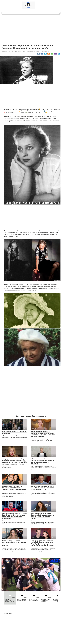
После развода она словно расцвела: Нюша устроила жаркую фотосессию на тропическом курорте (14, 543)
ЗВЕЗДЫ (48, 51)
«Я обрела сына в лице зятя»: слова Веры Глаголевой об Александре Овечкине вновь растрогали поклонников (14, 516)
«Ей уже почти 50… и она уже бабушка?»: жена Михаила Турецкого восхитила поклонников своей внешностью (14, 488)
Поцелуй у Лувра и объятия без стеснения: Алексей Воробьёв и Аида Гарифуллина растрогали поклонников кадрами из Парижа (42, 543)
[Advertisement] (31, 29)
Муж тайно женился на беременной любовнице (14, 432)
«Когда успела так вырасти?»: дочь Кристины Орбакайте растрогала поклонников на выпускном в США (14, 460)
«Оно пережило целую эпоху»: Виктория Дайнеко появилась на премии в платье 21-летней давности (42, 516)
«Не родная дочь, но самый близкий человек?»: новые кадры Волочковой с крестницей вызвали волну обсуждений (43, 434)
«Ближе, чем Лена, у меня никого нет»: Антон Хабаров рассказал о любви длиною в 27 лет (42, 487)
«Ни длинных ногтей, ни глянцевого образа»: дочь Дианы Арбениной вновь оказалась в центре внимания (43, 461)
